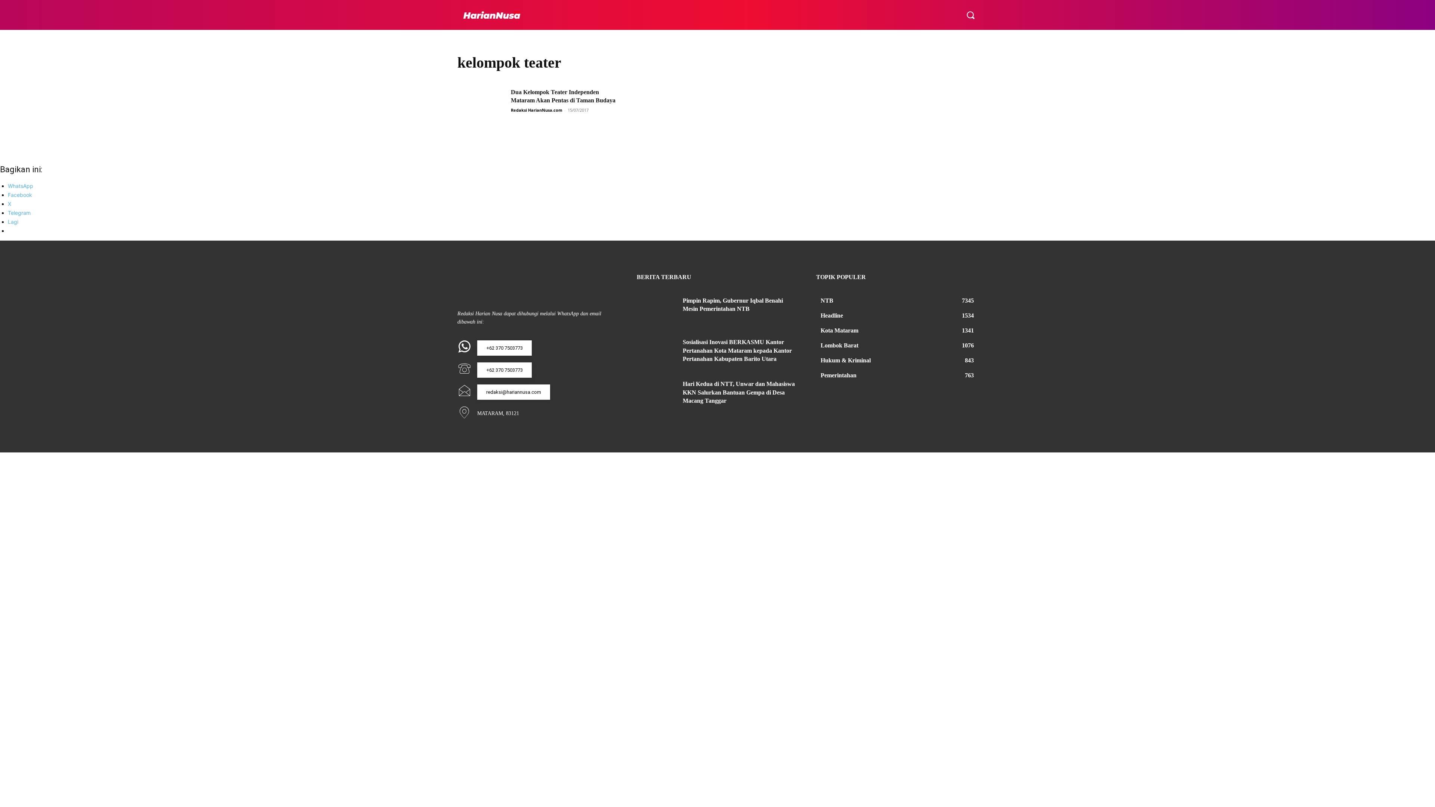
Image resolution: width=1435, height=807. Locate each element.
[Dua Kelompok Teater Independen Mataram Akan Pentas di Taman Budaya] (481, 105)
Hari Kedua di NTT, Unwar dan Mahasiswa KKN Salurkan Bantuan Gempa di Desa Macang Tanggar (739, 392)
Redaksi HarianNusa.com (536, 110)
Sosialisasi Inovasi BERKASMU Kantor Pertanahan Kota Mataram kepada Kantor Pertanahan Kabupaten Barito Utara (737, 350)
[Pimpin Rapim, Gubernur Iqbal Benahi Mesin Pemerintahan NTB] (657, 310)
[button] (970, 15)
